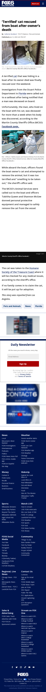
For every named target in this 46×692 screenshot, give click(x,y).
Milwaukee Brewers (9, 507)
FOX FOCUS (6, 621)
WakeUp (25, 472)
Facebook (5, 545)
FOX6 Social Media (7, 538)
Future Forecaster (27, 458)
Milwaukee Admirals (9, 515)
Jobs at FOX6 (26, 587)
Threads (5, 553)
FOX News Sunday (27, 528)
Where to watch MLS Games (28, 655)
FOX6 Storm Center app (28, 442)
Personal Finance (8, 483)
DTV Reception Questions (26, 604)
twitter (16, 667)
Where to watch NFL (28, 616)
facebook (12, 667)
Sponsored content (9, 624)
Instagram (5, 548)
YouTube (5, 542)
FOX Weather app (27, 450)
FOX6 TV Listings (27, 515)
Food (23, 491)
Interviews (25, 488)
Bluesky (4, 556)
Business (5, 486)
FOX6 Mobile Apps (27, 582)
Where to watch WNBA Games (27, 650)
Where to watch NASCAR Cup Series (28, 627)
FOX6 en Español (8, 464)
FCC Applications (27, 595)
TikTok (4, 550)
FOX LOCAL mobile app (9, 460)
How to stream (26, 507)
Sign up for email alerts (27, 578)
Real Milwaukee (26, 482)
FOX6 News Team (27, 585)
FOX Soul (24, 525)
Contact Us (26, 571)
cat (15, 76)
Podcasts (5, 451)
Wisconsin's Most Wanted (8, 442)
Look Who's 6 (26, 480)
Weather (25, 435)
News (28, 306)
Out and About (26, 485)
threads (25, 667)
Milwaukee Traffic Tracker (27, 497)
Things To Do (26, 540)
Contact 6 (5, 475)
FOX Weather (26, 453)
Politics (4, 454)
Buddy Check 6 (26, 548)
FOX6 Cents (6, 478)
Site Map (5, 466)
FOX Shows (25, 531)
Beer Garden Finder (28, 542)
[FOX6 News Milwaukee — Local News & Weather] (8, 3)
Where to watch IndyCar (27, 632)
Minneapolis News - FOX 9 (9, 583)
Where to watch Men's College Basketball (27, 638)
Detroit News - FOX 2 (9, 587)
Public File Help (26, 593)
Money (5, 472)
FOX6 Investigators (9, 446)
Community (27, 536)
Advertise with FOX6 (9, 619)
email (33, 667)
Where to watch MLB (29, 623)
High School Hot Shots (8, 518)
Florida (22, 93)
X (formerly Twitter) (9, 558)
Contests (24, 575)
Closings (24, 456)
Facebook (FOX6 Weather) (8, 562)
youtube (29, 667)
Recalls (4, 480)
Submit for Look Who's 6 (27, 476)
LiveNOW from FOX (28, 517)
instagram (21, 667)
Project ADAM (26, 550)
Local (4, 438)
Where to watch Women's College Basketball (27, 644)
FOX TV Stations (23, 34)
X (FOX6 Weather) (8, 566)
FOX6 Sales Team (8, 616)
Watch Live (35, 4)
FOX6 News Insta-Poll (10, 456)
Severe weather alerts (29, 438)
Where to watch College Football (27, 620)
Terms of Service (24, 376)
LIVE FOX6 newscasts (29, 509)
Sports (5, 503)
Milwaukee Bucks (8, 522)
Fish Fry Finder (26, 545)
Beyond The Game (8, 512)
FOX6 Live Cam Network (26, 447)
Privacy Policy (25, 374)
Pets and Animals (34, 34)
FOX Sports (25, 523)
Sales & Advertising (7, 611)
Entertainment (7, 448)
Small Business (7, 489)
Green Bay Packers (9, 509)
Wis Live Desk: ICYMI (28, 512)
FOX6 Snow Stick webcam (27, 462)
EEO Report (25, 590)
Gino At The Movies (28, 493)
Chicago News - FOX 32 (9, 578)
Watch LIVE (27, 503)
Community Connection (25, 554)
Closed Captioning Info (27, 599)
